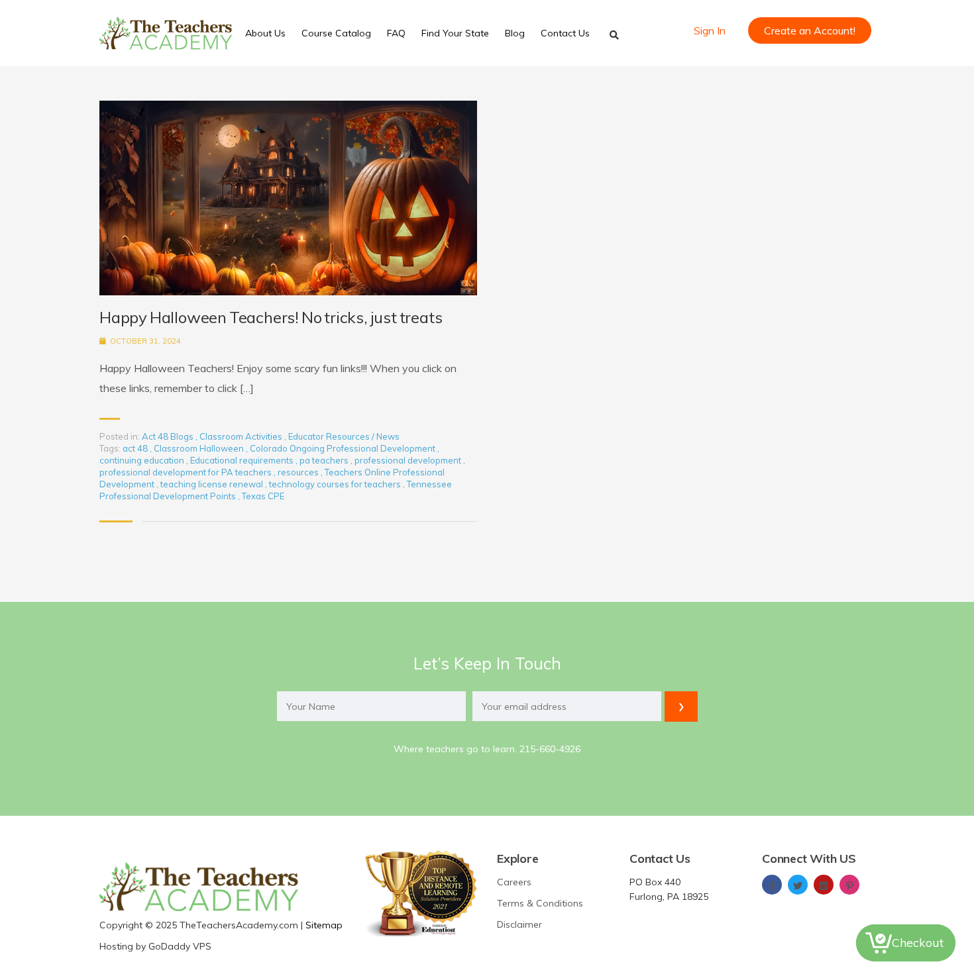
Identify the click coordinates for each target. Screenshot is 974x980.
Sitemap (324, 925)
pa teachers (325, 460)
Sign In (710, 30)
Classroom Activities (240, 436)
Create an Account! (809, 30)
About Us (265, 33)
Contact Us (565, 33)
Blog (515, 33)
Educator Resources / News (344, 436)
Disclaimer (519, 924)
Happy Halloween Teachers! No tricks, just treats (270, 317)
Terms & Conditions (540, 903)
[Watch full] (288, 198)
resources (299, 472)
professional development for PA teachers (186, 472)
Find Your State (455, 33)
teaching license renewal (212, 484)
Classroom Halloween (200, 448)
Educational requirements (243, 460)
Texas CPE (263, 496)
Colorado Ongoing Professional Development (343, 448)
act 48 (136, 448)
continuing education (142, 460)
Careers (514, 882)
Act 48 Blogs (167, 436)
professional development (408, 460)
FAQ (396, 33)
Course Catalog (336, 33)
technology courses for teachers (336, 484)
